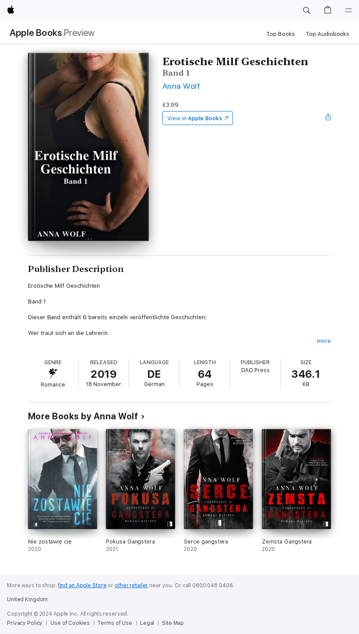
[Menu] (348, 10)
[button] (306, 10)
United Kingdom (27, 599)
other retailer (131, 585)
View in (194, 118)
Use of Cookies (69, 623)
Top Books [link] (280, 34)
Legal (147, 623)
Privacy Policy (24, 623)
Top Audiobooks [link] (327, 34)
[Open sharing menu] (328, 118)
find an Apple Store (82, 585)
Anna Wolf (181, 86)
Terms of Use (114, 623)
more (324, 341)
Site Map (173, 623)
